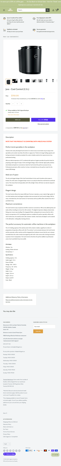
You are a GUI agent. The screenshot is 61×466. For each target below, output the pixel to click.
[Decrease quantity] (13, 103)
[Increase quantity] (21, 103)
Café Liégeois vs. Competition (10, 436)
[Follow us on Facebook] (4, 451)
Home (4, 36)
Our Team (5, 429)
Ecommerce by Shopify (12, 461)
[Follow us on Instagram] (7, 451)
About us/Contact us (8, 427)
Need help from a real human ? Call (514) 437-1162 (30, 5)
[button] (30, 128)
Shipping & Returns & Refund (10, 422)
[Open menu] (4, 10)
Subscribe (38, 331)
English (5, 444)
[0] (57, 10)
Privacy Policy (6, 434)
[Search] (48, 10)
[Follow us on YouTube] (13, 451)
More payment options (43, 124)
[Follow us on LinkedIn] (19, 451)
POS (4, 461)
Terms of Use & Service (9, 431)
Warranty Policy (7, 424)
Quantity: (8, 103)
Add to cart (17, 119)
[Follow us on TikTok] (16, 451)
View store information (13, 114)
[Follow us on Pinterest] (10, 451)
